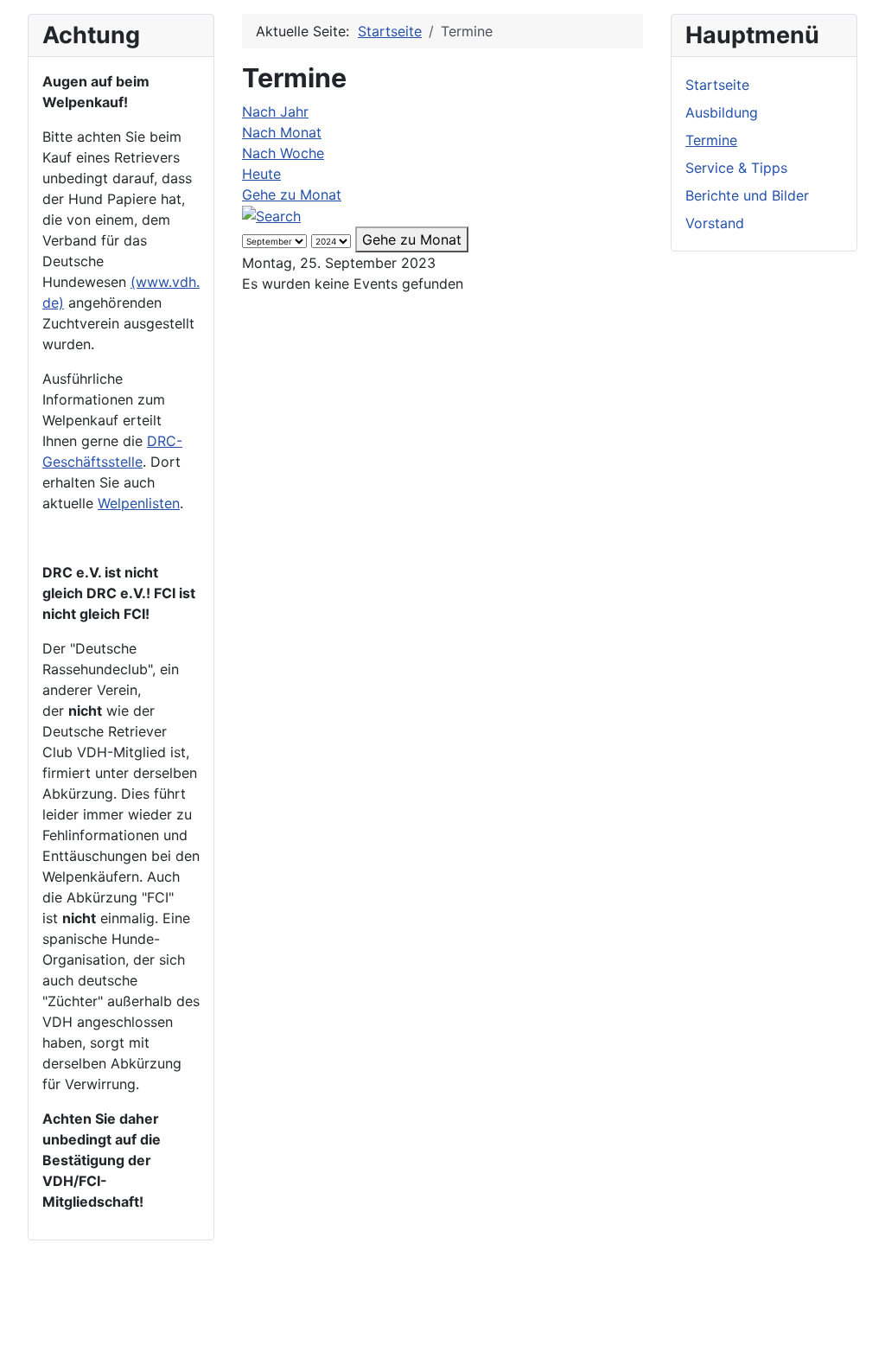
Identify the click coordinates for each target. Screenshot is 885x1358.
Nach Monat (282, 132)
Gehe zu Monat (291, 194)
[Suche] (271, 215)
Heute (261, 173)
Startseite (717, 84)
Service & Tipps (736, 167)
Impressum (149, 1313)
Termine (711, 140)
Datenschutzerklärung (269, 1313)
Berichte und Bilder (747, 195)
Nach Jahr (275, 111)
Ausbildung (721, 112)
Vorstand (714, 223)
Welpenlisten (139, 503)
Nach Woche (283, 153)
